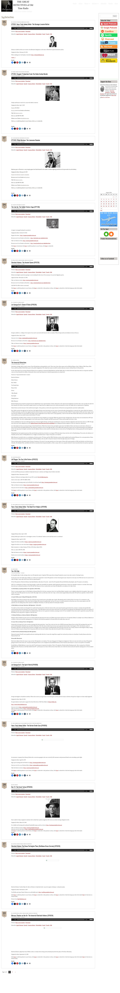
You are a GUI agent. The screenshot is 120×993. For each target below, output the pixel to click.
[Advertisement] (108, 71)
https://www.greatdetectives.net (32, 555)
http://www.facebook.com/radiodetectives (40, 243)
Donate (110, 3)
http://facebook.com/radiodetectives (39, 238)
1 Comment (22, 572)
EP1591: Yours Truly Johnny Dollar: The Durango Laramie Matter (30, 24)
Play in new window (20, 31)
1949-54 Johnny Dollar (16, 504)
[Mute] (88, 28)
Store (116, 3)
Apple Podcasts (19, 34)
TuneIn (47, 34)
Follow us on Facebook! (107, 258)
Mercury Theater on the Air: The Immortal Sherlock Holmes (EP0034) (32, 915)
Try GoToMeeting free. (43, 477)
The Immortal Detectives (18, 362)
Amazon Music (31, 34)
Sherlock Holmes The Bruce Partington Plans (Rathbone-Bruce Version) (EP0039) (35, 846)
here (15, 121)
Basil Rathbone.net (22, 899)
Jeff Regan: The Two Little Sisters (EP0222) (24, 459)
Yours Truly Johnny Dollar (21, 22)
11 (103, 201)
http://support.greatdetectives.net (28, 235)
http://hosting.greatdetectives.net (49, 482)
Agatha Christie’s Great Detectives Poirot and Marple (43, 423)
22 (113, 203)
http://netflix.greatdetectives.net (46, 892)
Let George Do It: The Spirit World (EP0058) (24, 664)
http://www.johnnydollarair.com (19, 704)
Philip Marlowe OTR (23, 138)
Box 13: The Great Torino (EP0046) (21, 787)
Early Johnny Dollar (25, 723)
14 (111, 201)
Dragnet (13, 71)
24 (101, 206)
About (80, 3)
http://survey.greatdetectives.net (30, 240)
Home (74, 3)
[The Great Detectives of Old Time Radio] (6, 6)
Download (28, 31)
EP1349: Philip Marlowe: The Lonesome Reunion (25, 140)
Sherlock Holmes (21, 260)
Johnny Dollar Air (52, 702)
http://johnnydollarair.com (37, 55)
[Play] (13, 28)
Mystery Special (16, 913)
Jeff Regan (16, 457)
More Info (114, 95)
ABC (13, 844)
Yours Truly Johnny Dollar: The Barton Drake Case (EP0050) (29, 725)
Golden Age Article (15, 360)
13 (108, 201)
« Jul (101, 210)
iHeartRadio (39, 34)
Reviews (94, 3)
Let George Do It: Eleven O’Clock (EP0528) (24, 304)
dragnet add (18, 71)
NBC (21, 71)
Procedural (27, 71)
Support (13, 108)
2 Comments (22, 508)
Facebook (27, 177)
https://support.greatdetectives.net (38, 544)
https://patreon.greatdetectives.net (33, 542)
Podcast (15, 22)
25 (103, 206)
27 (108, 206)
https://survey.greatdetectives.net (31, 552)
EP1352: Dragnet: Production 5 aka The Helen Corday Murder (29, 74)
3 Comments (22, 917)
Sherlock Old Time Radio (29, 260)
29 (113, 206)
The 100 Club (15, 571)
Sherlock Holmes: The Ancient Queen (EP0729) (25, 262)
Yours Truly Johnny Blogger (16, 25)
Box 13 (13, 784)
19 (106, 203)
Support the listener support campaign (20, 174)
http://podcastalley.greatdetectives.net (28, 338)
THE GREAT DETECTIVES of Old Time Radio (23, 5)
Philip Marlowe (16, 138)
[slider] (91, 28)
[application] (52, 28)
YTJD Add (27, 22)
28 (111, 206)
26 (106, 206)
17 (101, 203)
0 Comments (22, 25)
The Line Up (23, 204)
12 (106, 201)
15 (113, 201)
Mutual (13, 260)
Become (13, 110)
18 (103, 203)
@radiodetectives (25, 118)
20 (108, 203)
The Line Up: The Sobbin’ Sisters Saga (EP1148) (25, 207)
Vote (83, 895)
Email (43, 34)
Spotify (25, 34)
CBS (13, 22)
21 (111, 203)
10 (101, 201)
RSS (51, 34)
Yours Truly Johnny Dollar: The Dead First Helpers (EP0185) (29, 506)
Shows (86, 3)
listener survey (18, 113)
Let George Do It (15, 302)
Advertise (103, 3)
